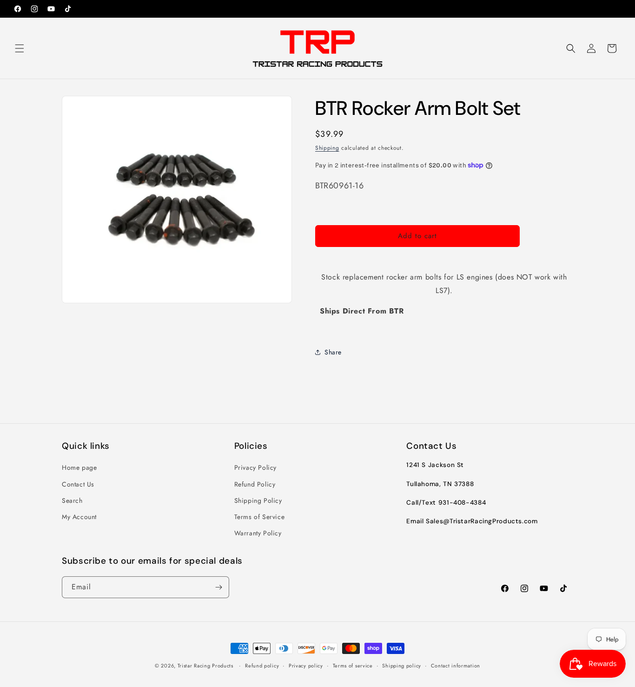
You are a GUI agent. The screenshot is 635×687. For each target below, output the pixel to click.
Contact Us (78, 484)
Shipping (327, 148)
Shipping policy (401, 665)
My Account (79, 516)
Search (72, 500)
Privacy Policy (255, 467)
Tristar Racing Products (205, 665)
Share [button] (333, 352)
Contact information (455, 665)
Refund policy (262, 665)
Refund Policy (255, 484)
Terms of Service (259, 516)
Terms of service (353, 665)
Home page (79, 467)
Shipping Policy (258, 500)
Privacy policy (306, 665)
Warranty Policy (258, 533)
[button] (19, 48)
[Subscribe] (218, 587)
